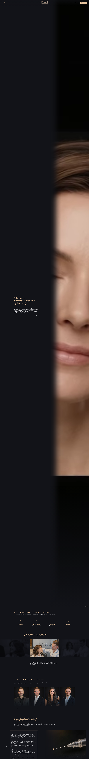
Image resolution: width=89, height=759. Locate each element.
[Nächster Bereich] (6, 746)
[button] (27, 648)
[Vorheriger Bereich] (6, 743)
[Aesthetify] (44, 2)
